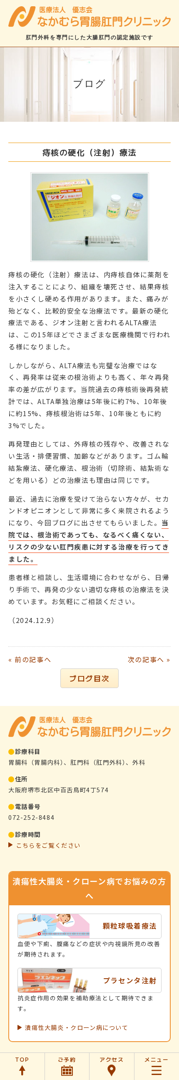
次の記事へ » (149, 659)
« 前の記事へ (29, 659)
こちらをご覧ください (48, 845)
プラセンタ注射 (130, 980)
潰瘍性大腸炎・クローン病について (77, 1027)
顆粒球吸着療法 (130, 926)
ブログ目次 (89, 678)
